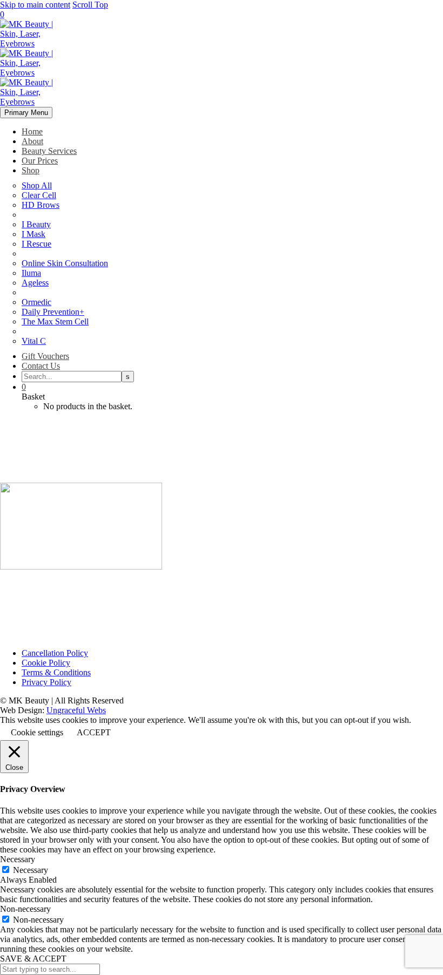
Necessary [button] (17, 859)
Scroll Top (90, 4)
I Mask (33, 234)
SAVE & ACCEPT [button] (33, 958)
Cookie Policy (46, 662)
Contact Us (41, 365)
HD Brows (40, 204)
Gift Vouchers (45, 356)
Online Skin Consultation (65, 263)
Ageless (35, 282)
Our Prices (40, 160)
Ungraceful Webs (76, 710)
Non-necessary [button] (25, 908)
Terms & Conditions (56, 672)
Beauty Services (49, 150)
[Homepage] (32, 72)
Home (32, 131)
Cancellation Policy (55, 653)
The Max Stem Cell (55, 321)
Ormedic (36, 302)
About (32, 141)
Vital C (34, 341)
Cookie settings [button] (37, 732)
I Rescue (36, 243)
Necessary (30, 870)
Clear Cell (39, 195)
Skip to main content (35, 4)
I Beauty (36, 224)
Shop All (37, 185)
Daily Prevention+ (53, 311)
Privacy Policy (46, 682)
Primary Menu (26, 113)
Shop (30, 170)
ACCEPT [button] (94, 732)
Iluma (31, 272)
